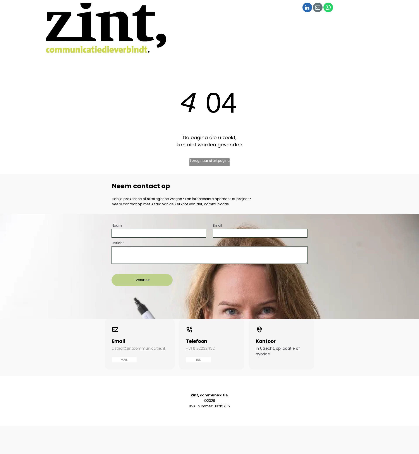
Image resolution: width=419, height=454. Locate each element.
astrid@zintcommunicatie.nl (138, 348)
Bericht (118, 242)
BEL (198, 360)
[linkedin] (307, 8)
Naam (117, 225)
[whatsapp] (328, 8)
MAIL (124, 360)
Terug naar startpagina (209, 160)
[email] (318, 8)
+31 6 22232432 (200, 348)
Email (217, 225)
